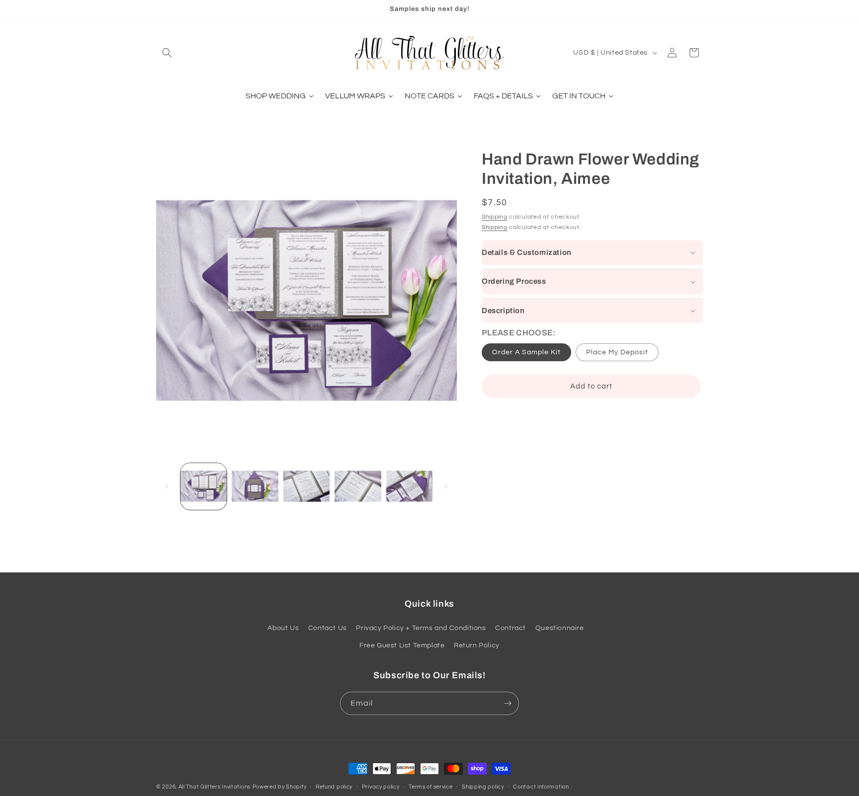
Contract (510, 628)
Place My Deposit (617, 352)
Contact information (541, 786)
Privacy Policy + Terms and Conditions (421, 628)
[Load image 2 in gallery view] (255, 486)
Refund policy (334, 786)
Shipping (495, 217)
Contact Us (327, 628)
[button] (167, 53)
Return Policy (477, 645)
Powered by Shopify (280, 787)
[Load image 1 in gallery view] (203, 486)
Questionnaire (559, 628)
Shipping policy (483, 786)
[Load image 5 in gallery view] (409, 486)
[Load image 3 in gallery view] (306, 486)
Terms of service (430, 786)
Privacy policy (381, 786)
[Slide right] (446, 486)
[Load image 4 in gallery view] (358, 486)
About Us (283, 628)
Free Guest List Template (401, 645)
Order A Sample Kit (526, 352)
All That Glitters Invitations (214, 787)
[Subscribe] (507, 703)
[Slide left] (167, 486)
